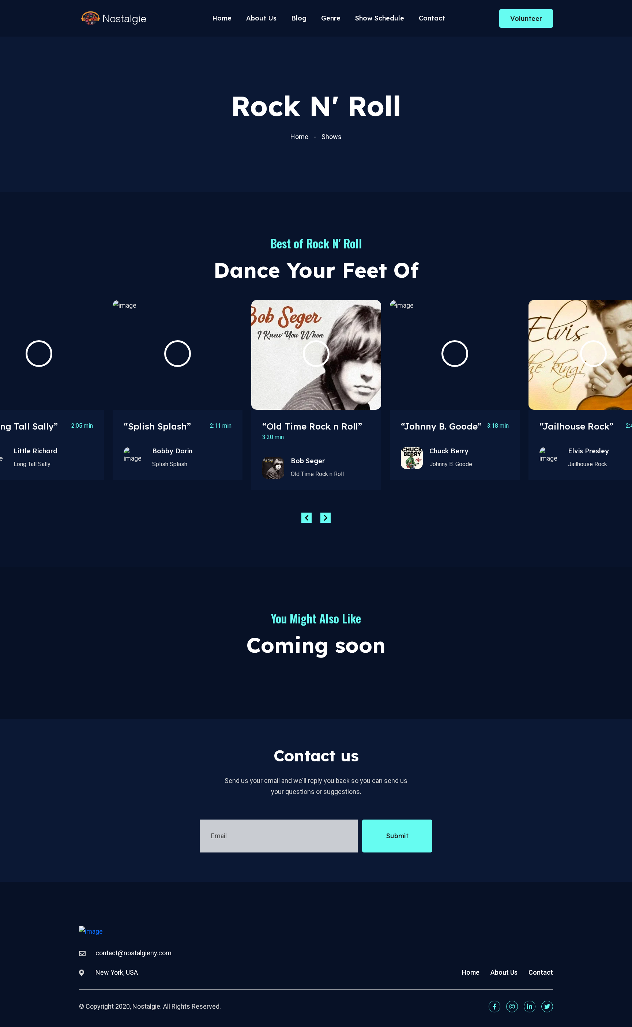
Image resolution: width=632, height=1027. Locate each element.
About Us (261, 18)
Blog (298, 18)
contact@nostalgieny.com (133, 953)
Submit (397, 836)
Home (222, 18)
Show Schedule (379, 18)
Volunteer (526, 18)
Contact (432, 18)
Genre (331, 18)
